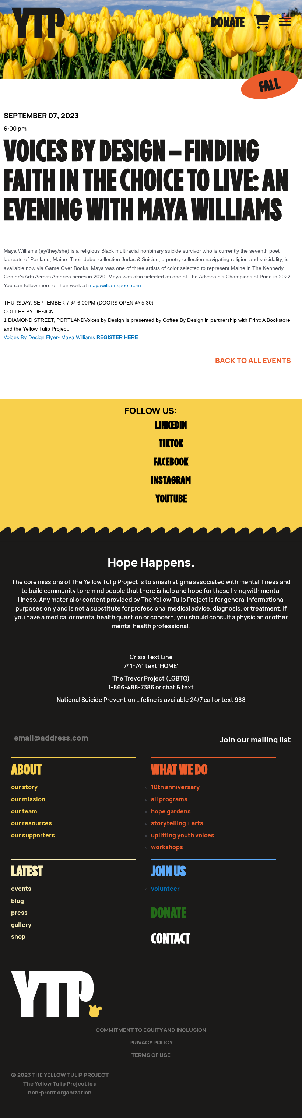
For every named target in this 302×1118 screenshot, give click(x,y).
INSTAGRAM (171, 480)
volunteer (165, 889)
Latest (27, 871)
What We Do (179, 770)
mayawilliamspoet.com (114, 285)
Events (21, 889)
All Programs (169, 799)
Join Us (168, 871)
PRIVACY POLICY (151, 1042)
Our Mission (28, 799)
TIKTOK (171, 444)
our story (24, 787)
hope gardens (171, 811)
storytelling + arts (177, 823)
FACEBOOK (171, 462)
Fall (269, 85)
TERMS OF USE (151, 1055)
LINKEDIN (171, 425)
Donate (228, 22)
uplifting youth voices (182, 835)
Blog (17, 901)
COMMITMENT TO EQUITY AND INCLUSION (151, 1030)
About (26, 770)
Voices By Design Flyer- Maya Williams (50, 337)
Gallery (21, 925)
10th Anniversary (175, 787)
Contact (170, 939)
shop (18, 937)
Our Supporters (33, 835)
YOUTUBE (171, 499)
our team (24, 811)
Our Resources (31, 823)
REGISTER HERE (117, 337)
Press (19, 913)
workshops (167, 847)
